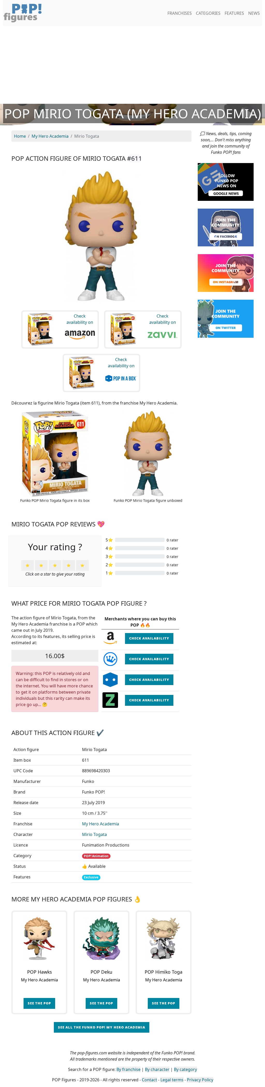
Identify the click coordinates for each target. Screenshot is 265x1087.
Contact (149, 1080)
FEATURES (234, 13)
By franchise (128, 1069)
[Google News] (226, 181)
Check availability (149, 638)
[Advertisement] (132, 65)
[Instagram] (226, 273)
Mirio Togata (94, 834)
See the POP (39, 1003)
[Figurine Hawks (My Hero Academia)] (39, 938)
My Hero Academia (100, 824)
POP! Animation (96, 856)
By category (185, 1069)
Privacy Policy (200, 1080)
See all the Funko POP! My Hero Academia (101, 1027)
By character (157, 1069)
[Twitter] (226, 318)
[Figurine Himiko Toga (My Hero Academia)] (163, 938)
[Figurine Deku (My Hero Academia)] (101, 938)
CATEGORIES (208, 13)
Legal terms (171, 1080)
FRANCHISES (179, 13)
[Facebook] (226, 227)
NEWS (254, 13)
